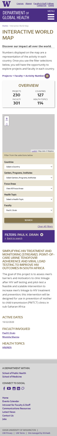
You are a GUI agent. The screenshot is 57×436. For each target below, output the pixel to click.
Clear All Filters (45, 226)
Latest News (8, 412)
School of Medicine (12, 376)
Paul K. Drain (28, 234)
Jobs (4, 419)
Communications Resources (16, 408)
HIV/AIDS (7, 347)
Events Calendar (10, 401)
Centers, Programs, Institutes (18, 172)
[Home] (15, 15)
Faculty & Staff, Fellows (44, 4)
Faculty (8, 205)
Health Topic (10, 194)
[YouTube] (9, 388)
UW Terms (20, 433)
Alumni (28, 4)
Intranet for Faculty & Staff (16, 405)
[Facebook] (4, 388)
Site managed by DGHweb (39, 433)
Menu (51, 11)
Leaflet (34, 151)
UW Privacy (7, 433)
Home (5, 25)
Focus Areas (10, 183)
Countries (8, 162)
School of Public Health (14, 373)
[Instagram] (14, 388)
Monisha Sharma (10, 337)
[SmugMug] (23, 389)
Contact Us (41, 6)
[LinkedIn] (18, 388)
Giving (51, 6)
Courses (20, 4)
